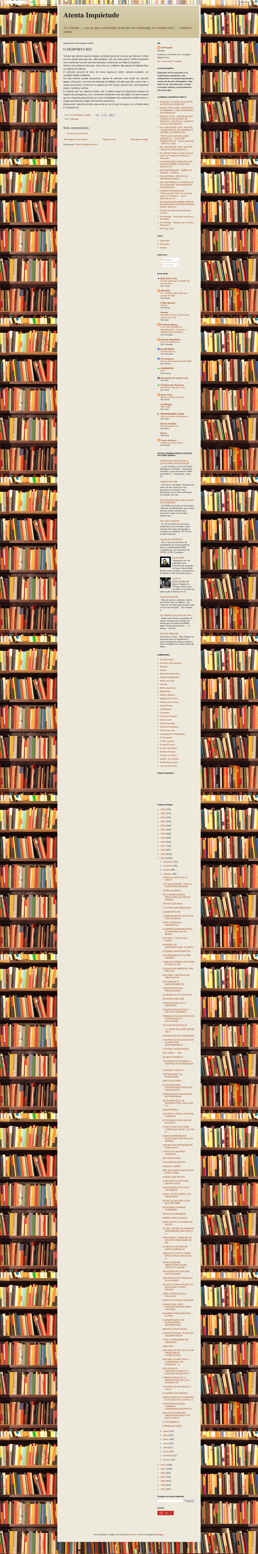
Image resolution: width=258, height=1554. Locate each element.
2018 (163, 842)
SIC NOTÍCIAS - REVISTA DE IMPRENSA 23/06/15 (174, 177)
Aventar (164, 312)
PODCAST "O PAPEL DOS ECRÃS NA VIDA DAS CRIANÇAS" (176, 103)
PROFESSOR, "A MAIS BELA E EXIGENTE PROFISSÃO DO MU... (177, 1240)
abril (165, 1447)
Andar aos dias (167, 681)
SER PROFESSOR (171, 1158)
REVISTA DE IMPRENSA (174, 1214)
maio (165, 1443)
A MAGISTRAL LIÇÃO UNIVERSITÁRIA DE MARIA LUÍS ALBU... (177, 1307)
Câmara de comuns (169, 702)
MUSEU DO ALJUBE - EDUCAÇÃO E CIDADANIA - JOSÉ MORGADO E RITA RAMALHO (177, 110)
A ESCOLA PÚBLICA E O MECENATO (174, 1004)
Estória (163, 247)
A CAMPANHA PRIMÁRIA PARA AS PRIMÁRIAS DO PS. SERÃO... (177, 931)
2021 (163, 829)
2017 (163, 846)
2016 (163, 850)
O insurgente (166, 737)
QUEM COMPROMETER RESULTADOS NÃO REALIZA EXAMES (178, 1138)
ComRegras (166, 404)
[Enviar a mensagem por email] (102, 115)
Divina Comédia (168, 423)
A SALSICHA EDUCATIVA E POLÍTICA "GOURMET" (175, 1010)
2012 (163, 1469)
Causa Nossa (166, 705)
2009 (163, 1481)
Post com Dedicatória (170, 342)
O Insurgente (167, 359)
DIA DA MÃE (178, 558)
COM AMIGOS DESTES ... (175, 1162)
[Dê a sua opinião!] (105, 115)
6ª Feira (164, 305)
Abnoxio (164, 666)
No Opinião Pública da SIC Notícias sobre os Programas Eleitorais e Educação (176, 155)
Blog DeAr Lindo (169, 278)
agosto (166, 1431)
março (166, 1451)
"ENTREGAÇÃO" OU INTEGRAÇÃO (172, 1075)
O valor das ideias (168, 748)
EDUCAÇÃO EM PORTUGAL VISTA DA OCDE (176, 1272)
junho (166, 1439)
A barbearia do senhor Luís (174, 378)
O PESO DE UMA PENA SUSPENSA (174, 1152)
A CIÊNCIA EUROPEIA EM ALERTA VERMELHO (175, 1247)
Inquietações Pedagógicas (172, 734)
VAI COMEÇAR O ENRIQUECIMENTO (173, 982)
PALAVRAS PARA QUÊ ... (174, 999)
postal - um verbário (169, 759)
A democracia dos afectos (172, 443)
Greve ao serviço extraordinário (174, 416)
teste (163, 371)
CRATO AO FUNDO (172, 1081)
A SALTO (176, 578)
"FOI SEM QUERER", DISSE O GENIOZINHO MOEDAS (177, 885)
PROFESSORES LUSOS (172, 414)
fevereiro (167, 1455)
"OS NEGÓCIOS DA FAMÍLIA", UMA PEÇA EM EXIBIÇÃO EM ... (178, 1063)
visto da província (168, 766)
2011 (163, 1473)
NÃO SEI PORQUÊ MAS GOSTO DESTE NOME (178, 1171)
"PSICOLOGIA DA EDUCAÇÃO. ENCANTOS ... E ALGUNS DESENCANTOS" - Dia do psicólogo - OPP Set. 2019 (177, 140)
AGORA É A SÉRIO (172, 1166)
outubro (167, 870)
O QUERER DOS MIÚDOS (175, 1393)
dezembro (168, 861)
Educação (164, 244)
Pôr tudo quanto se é (170, 426)
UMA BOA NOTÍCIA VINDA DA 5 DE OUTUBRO (178, 1279)
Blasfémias (165, 691)
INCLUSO (165, 290)
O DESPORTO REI (172, 912)
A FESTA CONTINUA (172, 904)
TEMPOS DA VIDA (169, 482)
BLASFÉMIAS (167, 349)
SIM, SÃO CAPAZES (169, 521)
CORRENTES (167, 368)
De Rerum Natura (169, 324)
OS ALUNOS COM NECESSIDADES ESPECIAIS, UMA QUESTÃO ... (178, 1087)
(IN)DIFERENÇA (170, 1109)
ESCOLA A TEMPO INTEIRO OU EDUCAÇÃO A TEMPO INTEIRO (178, 1287)
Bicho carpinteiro (168, 688)
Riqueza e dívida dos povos (173, 397)
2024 (163, 817)
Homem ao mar (167, 730)
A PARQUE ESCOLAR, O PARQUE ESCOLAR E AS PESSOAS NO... (176, 1380)
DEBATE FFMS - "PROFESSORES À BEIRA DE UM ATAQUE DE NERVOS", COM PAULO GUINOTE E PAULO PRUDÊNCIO (176, 120)
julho (165, 1435)
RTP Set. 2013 (167, 228)
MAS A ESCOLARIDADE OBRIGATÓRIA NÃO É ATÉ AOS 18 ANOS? (176, 1415)
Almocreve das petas (170, 673)
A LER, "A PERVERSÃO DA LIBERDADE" (175, 1340)
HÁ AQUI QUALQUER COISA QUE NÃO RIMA (176, 1202)
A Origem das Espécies (172, 385)
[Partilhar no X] (107, 115)
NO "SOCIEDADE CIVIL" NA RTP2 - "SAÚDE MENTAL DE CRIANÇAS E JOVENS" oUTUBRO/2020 (177, 130)
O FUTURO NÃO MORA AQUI (177, 908)
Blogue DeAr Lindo (169, 698)
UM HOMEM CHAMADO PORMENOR (174, 1208)
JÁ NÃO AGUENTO (172, 890)
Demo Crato (166, 394)
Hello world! (166, 407)
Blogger (160, 1534)
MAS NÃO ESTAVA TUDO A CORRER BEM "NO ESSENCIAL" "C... (175, 1362)
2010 (163, 1477)
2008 (163, 1485)
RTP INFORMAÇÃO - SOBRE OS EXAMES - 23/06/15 (176, 171)
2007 (163, 1489)
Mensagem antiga (139, 139)
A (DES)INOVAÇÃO (169, 597)
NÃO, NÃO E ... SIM (172, 1053)
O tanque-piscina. (168, 351)
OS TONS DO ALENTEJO (175, 1025)
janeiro (166, 1459)
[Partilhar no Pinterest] (113, 115)
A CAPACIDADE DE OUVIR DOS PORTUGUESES (178, 917)
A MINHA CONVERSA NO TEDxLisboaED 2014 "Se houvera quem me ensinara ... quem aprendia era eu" (176, 194)
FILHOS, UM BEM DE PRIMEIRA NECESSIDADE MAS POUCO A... (178, 1231)
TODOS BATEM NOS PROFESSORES (173, 989)
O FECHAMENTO (171, 1422)
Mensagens (167, 259)
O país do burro (167, 744)
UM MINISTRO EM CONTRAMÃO (179, 1036)
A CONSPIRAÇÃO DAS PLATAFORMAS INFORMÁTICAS (173, 1322)
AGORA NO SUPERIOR (171, 539)
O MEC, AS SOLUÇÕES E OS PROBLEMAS (177, 1195)
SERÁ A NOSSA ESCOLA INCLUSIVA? (174, 1294)
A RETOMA (168, 1346)
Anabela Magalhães (171, 339)
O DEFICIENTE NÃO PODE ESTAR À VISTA (176, 1182)
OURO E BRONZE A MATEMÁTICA (172, 923)
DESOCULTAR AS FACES (175, 1329)
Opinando (74, 119)
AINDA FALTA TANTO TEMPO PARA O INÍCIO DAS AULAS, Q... (177, 1255)
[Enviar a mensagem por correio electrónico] (97, 115)
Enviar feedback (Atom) (86, 144)
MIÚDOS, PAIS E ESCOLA (175, 1218)
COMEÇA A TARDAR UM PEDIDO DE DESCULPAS (179, 963)
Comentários (167, 265)
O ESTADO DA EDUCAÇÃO (176, 1049)
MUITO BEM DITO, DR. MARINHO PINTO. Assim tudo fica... (178, 1103)
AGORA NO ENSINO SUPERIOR (178, 1300)
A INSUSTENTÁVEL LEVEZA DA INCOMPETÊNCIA (178, 1334)
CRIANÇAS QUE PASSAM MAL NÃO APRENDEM (177, 1095)
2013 (163, 1465)
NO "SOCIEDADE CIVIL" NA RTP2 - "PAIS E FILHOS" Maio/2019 (177, 148)
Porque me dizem (168, 755)
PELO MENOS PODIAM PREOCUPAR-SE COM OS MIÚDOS (176, 897)
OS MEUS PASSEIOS (173, 1057)
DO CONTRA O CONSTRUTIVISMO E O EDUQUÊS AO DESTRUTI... (177, 1371)
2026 (163, 809)
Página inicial (109, 139)
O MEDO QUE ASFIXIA (174, 1177)
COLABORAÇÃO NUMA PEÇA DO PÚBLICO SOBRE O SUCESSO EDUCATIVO (176, 164)
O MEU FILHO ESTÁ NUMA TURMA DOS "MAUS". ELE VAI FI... (178, 1129)
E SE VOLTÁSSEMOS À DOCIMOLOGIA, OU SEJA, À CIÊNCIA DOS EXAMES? (174, 329)
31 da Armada (166, 659)
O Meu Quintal (168, 303)
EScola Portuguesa (169, 727)
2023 (163, 821)
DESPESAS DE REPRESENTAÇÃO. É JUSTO (178, 945)
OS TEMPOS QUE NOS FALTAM (175, 615)
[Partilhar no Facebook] (110, 115)
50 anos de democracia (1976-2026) (176, 361)
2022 (163, 825)
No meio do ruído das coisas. (173, 387)
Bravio (164, 433)
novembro (168, 865)
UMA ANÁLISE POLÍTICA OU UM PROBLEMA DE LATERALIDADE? (178, 1353)
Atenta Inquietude (91, 14)
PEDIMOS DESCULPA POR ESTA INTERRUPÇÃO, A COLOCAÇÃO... (178, 1018)
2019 (163, 838)
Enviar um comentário (77, 133)
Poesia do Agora (168, 751)
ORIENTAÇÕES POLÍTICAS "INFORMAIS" (176, 1188)
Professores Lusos (169, 762)
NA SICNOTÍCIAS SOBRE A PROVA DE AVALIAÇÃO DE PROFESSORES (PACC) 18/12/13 (177, 204)
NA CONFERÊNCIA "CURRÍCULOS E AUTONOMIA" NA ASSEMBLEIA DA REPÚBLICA (176, 185)
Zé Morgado (166, 47)
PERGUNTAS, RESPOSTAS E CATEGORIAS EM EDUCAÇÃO (174, 462)
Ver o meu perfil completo (169, 61)
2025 (163, 813)
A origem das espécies (170, 663)
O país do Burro (169, 440)
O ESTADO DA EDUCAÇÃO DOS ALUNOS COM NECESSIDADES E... (178, 1042)
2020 (163, 833)
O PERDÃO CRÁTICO (173, 1070)
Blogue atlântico (167, 695)
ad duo (163, 670)
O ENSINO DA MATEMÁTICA (176, 951)
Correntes (164, 712)
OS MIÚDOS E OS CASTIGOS (177, 995)
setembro (168, 874)
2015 (163, 854)
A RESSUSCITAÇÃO (172, 1426)
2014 (163, 858)
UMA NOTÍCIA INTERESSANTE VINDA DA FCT (177, 1146)
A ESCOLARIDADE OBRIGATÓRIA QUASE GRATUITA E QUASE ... (175, 1265)
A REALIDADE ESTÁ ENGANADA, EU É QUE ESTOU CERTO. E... (179, 1398)
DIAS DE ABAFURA (169, 633)
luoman (133, 1534)
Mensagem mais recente (75, 139)
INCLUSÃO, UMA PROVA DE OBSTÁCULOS (176, 976)
